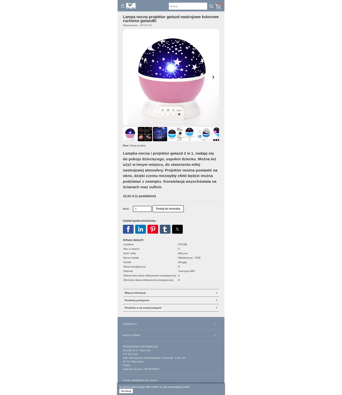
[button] (122, 6)
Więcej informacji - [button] (136, 292)
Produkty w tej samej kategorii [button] (143, 307)
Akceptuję (126, 391)
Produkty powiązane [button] (137, 300)
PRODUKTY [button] (130, 324)
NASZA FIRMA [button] (131, 335)
